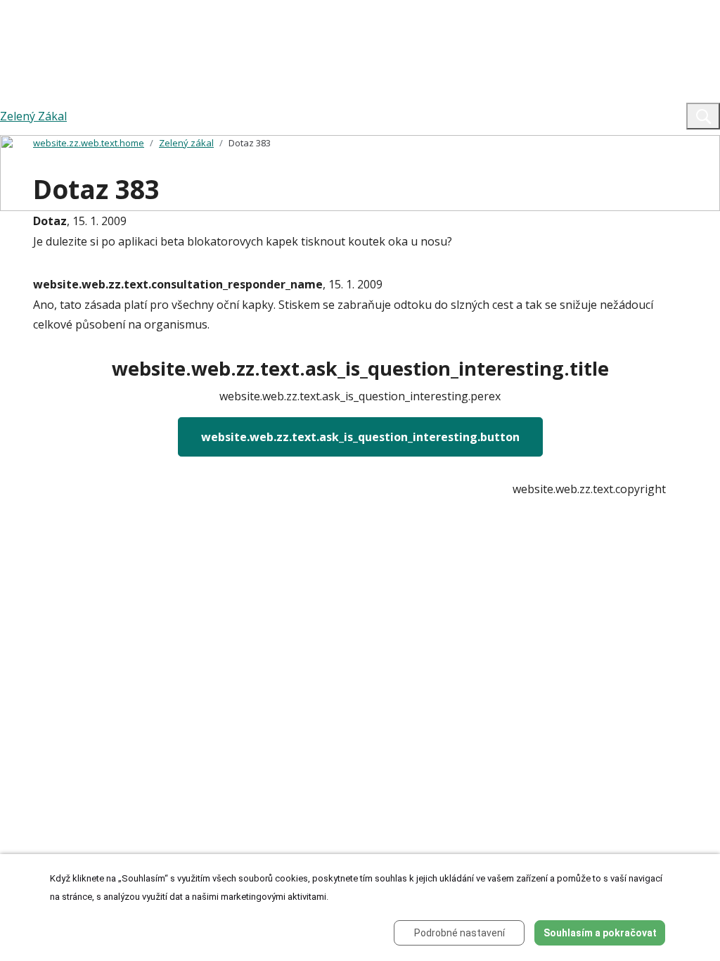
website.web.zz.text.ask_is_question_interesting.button (360, 437)
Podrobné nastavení (459, 932)
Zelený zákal (186, 142)
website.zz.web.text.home (88, 142)
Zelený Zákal (33, 116)
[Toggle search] (703, 116)
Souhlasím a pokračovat (600, 932)
